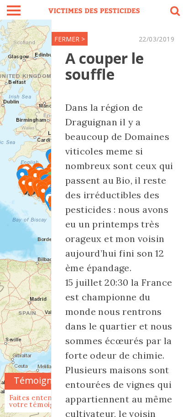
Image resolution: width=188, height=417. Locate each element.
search (174, 12)
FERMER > (69, 39)
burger (14, 10)
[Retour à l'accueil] (94, 10)
